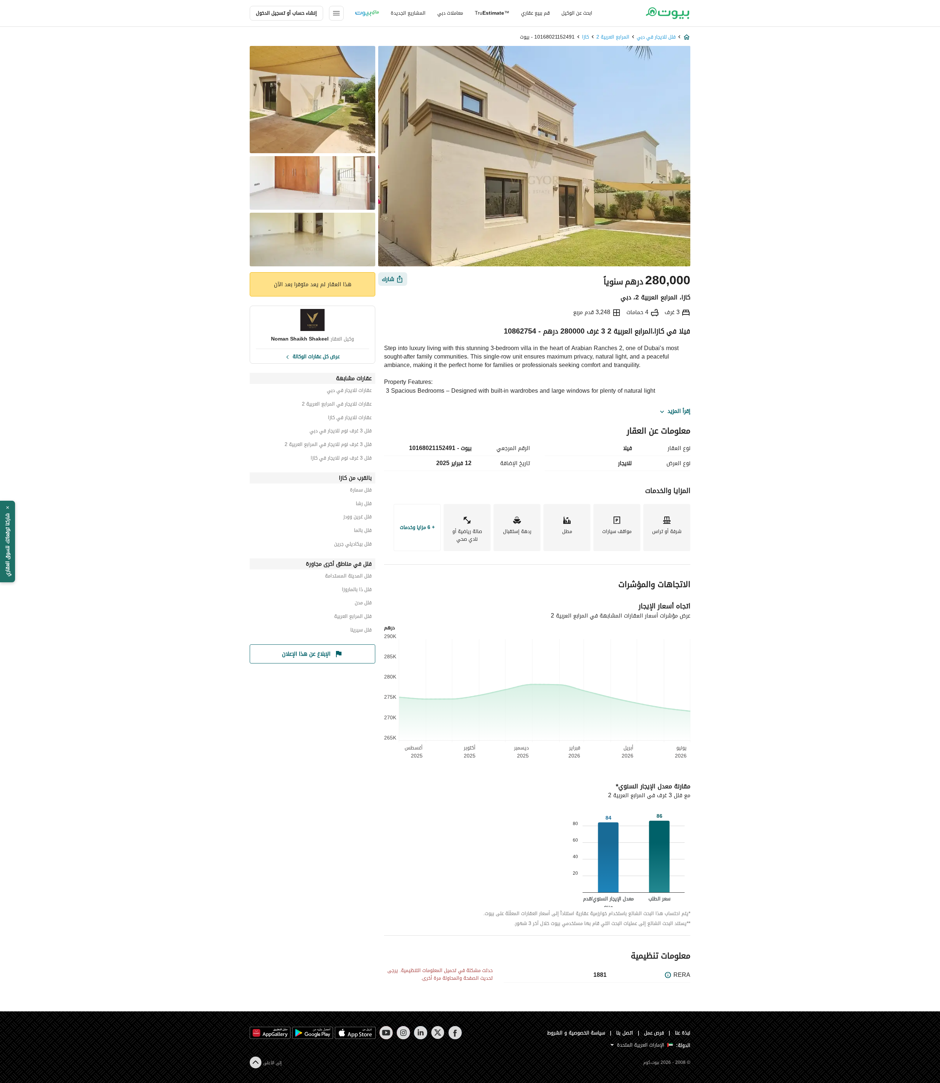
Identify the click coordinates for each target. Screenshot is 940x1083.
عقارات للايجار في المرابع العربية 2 (337, 405)
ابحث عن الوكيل (576, 13)
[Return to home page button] (667, 13)
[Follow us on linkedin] (420, 1032)
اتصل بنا (624, 1033)
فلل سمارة (361, 491)
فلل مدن (363, 604)
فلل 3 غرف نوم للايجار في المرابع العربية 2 (328, 445)
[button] (7, 541)
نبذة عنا (682, 1033)
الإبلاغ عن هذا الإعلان (306, 653)
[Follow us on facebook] (455, 1032)
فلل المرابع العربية (353, 617)
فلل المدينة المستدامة (348, 577)
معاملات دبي (450, 13)
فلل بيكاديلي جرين (353, 545)
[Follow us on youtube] (386, 1032)
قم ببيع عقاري (535, 13)
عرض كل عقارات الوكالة (316, 356)
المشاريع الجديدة (408, 13)
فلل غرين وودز (357, 518)
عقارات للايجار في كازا (350, 418)
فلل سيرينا (361, 631)
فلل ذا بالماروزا (357, 590)
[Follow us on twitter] (438, 1032)
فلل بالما (363, 531)
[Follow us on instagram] (403, 1032)
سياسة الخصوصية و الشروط (576, 1033)
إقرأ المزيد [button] (679, 411)
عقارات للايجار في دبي (349, 391)
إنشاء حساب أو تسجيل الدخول (286, 13)
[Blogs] (367, 13)
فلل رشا (364, 504)
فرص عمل (654, 1033)
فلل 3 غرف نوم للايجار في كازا (341, 459)
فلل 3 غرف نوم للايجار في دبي (341, 432)
